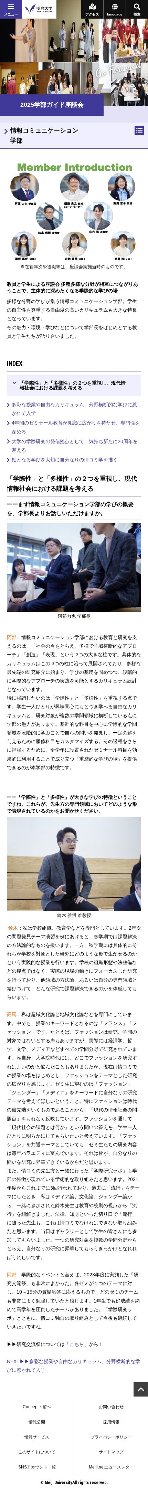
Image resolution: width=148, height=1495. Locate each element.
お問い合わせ (111, 1406)
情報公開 (37, 1422)
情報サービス (36, 1437)
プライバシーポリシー (111, 1437)
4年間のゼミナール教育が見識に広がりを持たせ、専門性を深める (76, 427)
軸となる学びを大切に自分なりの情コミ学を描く (65, 459)
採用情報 (111, 1422)
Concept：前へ (37, 1406)
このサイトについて (36, 1452)
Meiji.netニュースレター (111, 1467)
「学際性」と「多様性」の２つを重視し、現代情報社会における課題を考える (73, 385)
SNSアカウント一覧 (37, 1467)
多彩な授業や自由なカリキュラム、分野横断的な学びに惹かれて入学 (74, 409)
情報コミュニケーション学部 (44, 135)
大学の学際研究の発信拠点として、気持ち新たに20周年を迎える (75, 446)
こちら (77, 1344)
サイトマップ (111, 1452)
